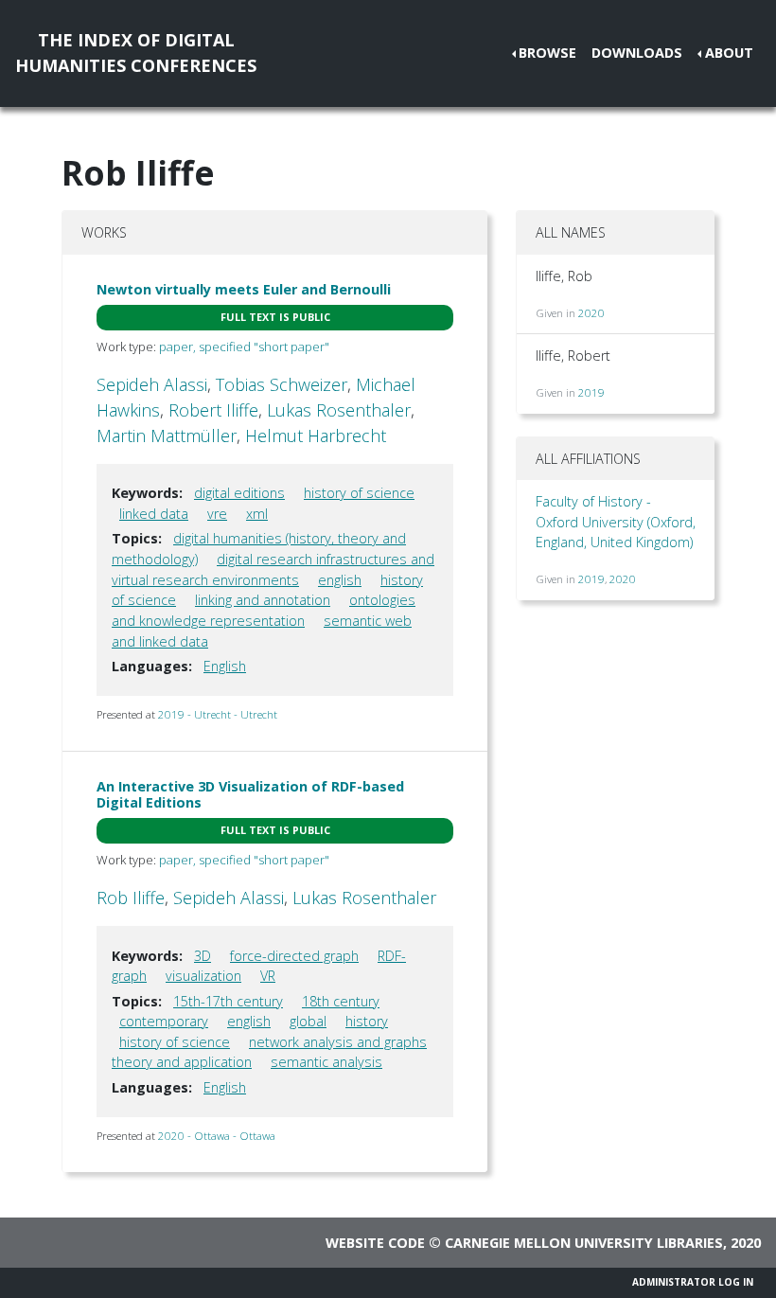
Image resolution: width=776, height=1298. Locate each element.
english (340, 580)
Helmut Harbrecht (315, 435)
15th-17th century (228, 1001)
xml (257, 514)
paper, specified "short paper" (244, 346)
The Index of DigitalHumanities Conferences (135, 52)
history (366, 1021)
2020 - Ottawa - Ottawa (216, 1136)
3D (202, 956)
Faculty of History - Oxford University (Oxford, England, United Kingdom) (616, 521)
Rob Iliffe (131, 897)
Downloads (636, 53)
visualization (203, 976)
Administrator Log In (692, 1282)
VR (267, 976)
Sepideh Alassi (152, 384)
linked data (153, 514)
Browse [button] (547, 53)
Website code (375, 1243)
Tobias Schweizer (281, 384)
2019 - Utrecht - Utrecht (217, 714)
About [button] (729, 53)
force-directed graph (294, 956)
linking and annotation (262, 600)
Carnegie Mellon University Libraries (584, 1243)
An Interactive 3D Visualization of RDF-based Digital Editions (250, 794)
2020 (591, 313)
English (224, 666)
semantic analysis (326, 1062)
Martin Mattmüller (167, 435)
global (308, 1021)
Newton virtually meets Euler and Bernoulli (244, 289)
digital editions (239, 493)
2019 (591, 392)
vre (217, 514)
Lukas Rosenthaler (339, 410)
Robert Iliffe (213, 410)
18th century (340, 1001)
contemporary (163, 1021)
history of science (359, 493)
